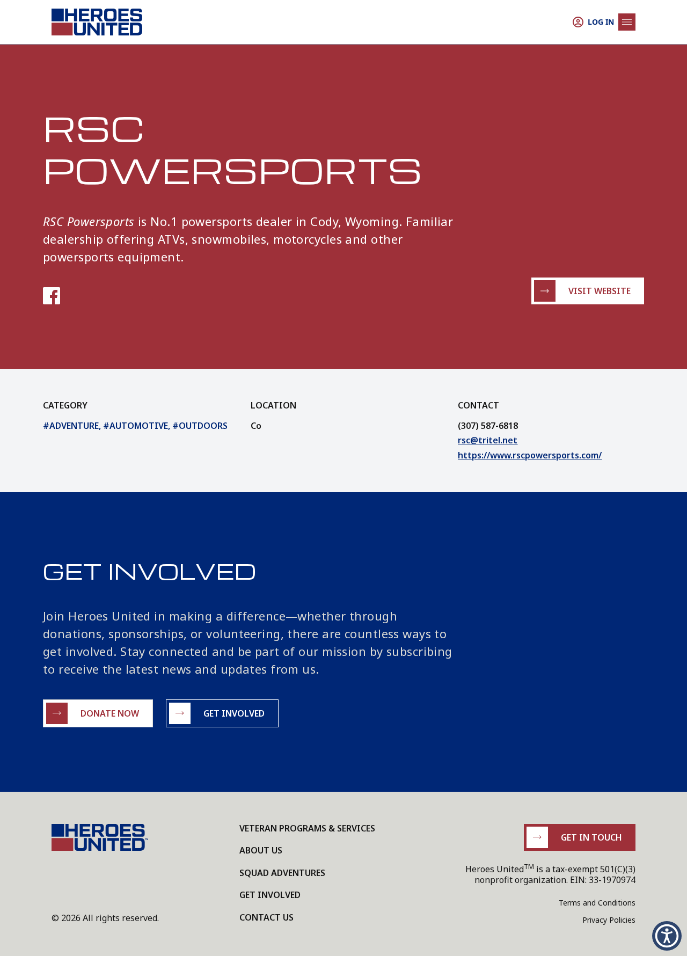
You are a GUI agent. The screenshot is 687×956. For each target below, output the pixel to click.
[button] (667, 936)
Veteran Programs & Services (307, 828)
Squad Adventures (282, 873)
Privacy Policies (608, 920)
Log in (601, 22)
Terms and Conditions (597, 902)
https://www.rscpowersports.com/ (530, 455)
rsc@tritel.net (487, 440)
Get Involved (270, 895)
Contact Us (266, 917)
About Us (260, 850)
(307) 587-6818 (488, 426)
